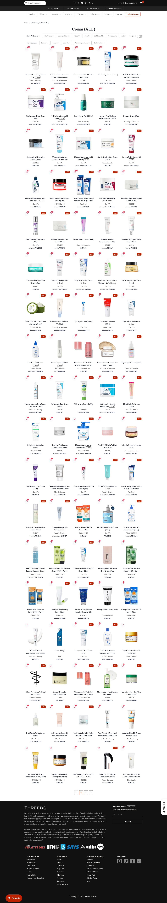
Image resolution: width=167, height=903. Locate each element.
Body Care (60, 869)
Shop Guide (53, 8)
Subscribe (127, 821)
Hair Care (60, 872)
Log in (120, 3)
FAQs (88, 881)
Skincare (59, 862)
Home (26, 23)
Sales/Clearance (133, 14)
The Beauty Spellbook (113, 8)
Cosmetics (60, 866)
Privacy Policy (91, 875)
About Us (90, 859)
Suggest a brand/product (35, 878)
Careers (29, 872)
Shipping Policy (92, 878)
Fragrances (119, 14)
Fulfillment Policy (92, 872)
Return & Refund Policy (95, 869)
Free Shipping (73, 8)
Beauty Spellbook (33, 869)
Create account (131, 3)
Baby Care (60, 875)
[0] (141, 3)
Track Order (31, 866)
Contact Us (90, 866)
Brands (59, 859)
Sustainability (94, 8)
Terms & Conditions (93, 862)
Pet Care (60, 878)
